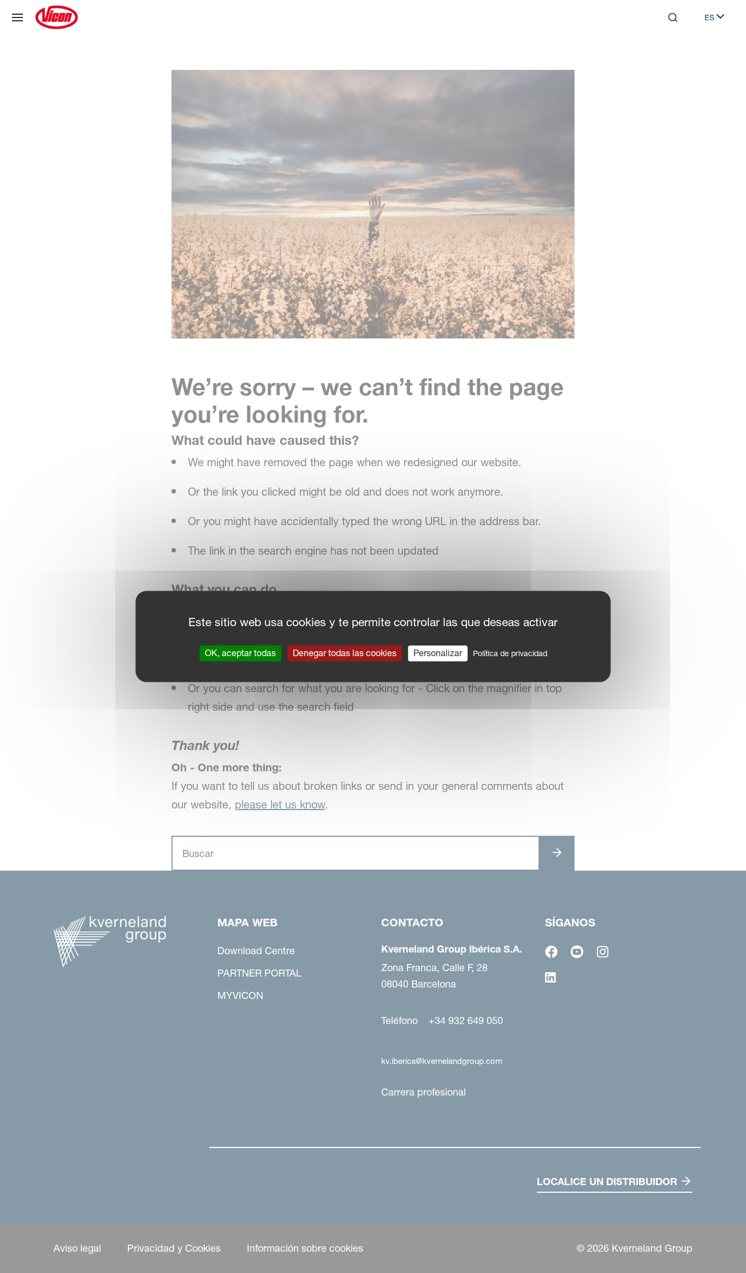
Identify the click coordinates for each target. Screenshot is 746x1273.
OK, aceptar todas (240, 652)
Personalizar (437, 652)
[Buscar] (665, 62)
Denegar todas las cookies (344, 652)
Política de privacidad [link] (510, 653)
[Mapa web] (17, 17)
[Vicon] (56, 17)
